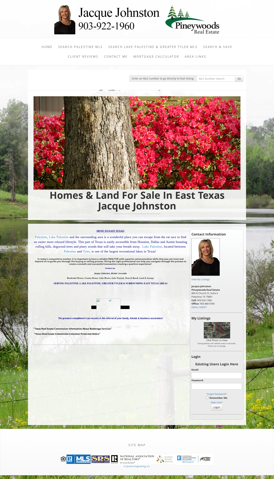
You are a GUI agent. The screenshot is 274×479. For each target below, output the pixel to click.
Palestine (41, 237)
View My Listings (200, 279)
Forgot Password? (217, 394)
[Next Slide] (225, 143)
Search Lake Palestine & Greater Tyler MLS (153, 47)
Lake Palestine (59, 237)
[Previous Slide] (49, 143)
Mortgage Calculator (156, 56)
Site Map (137, 445)
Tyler (86, 251)
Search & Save (217, 47)
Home (47, 47)
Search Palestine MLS (80, 47)
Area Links (195, 56)
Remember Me (217, 398)
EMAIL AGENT (199, 307)
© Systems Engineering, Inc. (137, 466)
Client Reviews (83, 56)
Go (239, 78)
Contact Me (116, 56)
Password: (197, 380)
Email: (195, 369)
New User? (217, 402)
